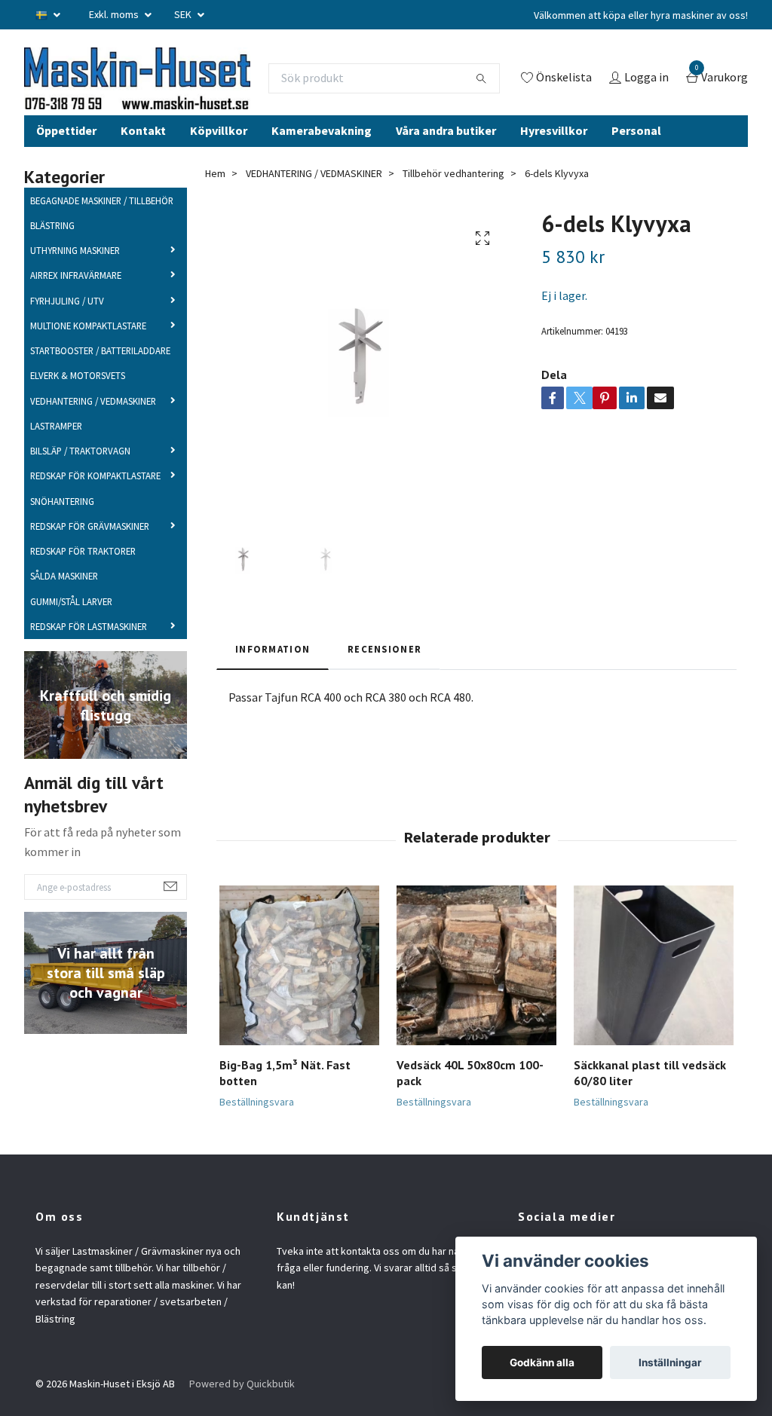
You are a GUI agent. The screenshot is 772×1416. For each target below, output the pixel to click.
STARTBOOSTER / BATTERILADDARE (100, 399)
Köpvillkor (218, 178)
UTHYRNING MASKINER (75, 298)
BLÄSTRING (52, 274)
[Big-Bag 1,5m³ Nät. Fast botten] (299, 1013)
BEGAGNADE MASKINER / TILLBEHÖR (101, 248)
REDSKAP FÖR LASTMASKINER (88, 674)
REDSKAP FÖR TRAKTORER (83, 599)
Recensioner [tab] (384, 697)
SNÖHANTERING (62, 549)
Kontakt (143, 178)
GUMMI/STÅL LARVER (71, 649)
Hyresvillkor (553, 178)
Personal (636, 178)
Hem (215, 221)
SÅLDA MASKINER (64, 624)
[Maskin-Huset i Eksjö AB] (186, 91)
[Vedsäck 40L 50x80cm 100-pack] (476, 1013)
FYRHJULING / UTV (67, 348)
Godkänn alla (542, 1362)
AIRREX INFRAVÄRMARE (75, 323)
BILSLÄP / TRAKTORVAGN (80, 499)
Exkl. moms (115, 14)
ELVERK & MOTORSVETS (77, 423)
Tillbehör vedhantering (453, 221)
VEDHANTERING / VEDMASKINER (93, 448)
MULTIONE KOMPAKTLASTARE (88, 374)
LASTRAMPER (56, 474)
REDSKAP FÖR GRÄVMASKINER (89, 574)
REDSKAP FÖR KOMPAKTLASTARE (95, 524)
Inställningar (670, 1362)
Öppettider (66, 178)
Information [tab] (272, 697)
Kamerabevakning (321, 178)
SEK (184, 14)
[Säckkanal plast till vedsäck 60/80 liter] (654, 1013)
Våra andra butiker (446, 178)
